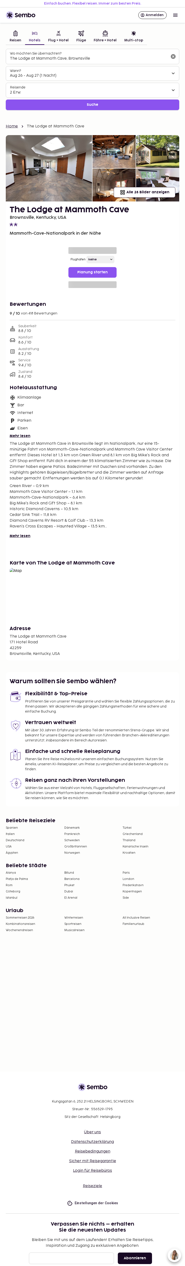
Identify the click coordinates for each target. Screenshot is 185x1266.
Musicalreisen (74, 930)
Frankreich (72, 834)
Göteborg (13, 891)
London (128, 879)
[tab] (15, 37)
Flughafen (78, 259)
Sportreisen (72, 924)
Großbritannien (75, 846)
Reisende (18, 87)
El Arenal (70, 898)
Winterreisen (73, 918)
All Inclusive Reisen (136, 918)
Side (126, 898)
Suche (92, 104)
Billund (69, 873)
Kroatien (129, 853)
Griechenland (133, 834)
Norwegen (72, 853)
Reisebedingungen (92, 1151)
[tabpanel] (92, 79)
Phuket (69, 885)
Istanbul (11, 898)
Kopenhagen (132, 891)
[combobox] (88, 58)
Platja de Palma (17, 879)
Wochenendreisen (19, 930)
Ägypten (12, 853)
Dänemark (72, 828)
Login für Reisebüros (92, 1170)
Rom (9, 885)
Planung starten (92, 272)
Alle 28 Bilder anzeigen (147, 192)
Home (12, 126)
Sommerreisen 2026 (20, 918)
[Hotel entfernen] (173, 56)
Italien (10, 834)
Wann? (15, 71)
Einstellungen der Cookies (96, 1203)
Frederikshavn (133, 885)
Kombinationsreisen (20, 924)
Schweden (72, 840)
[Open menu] (175, 15)
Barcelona (71, 879)
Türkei (127, 828)
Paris (126, 873)
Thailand (129, 840)
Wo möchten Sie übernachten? (35, 53)
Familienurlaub (133, 924)
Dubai (68, 891)
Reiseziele (92, 1186)
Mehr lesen (20, 436)
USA (9, 846)
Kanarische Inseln (135, 846)
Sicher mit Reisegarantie (92, 1161)
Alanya (11, 873)
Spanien (12, 828)
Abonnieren (135, 1258)
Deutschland (15, 840)
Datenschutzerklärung (92, 1142)
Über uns (92, 1132)
